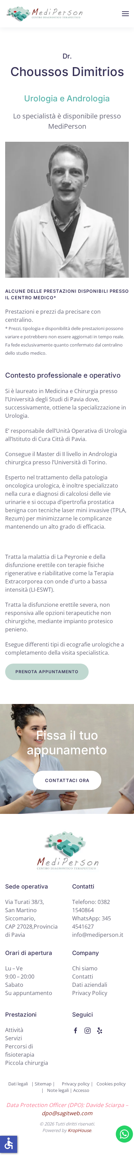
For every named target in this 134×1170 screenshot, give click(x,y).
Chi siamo (85, 968)
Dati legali (18, 1084)
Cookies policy (111, 1084)
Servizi (13, 1038)
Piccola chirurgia (26, 1063)
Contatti (82, 976)
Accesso (81, 1090)
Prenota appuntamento (46, 671)
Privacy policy (76, 1084)
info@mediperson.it (97, 935)
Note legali (58, 1090)
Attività (14, 1030)
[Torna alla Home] (44, 13)
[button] (125, 13)
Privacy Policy (89, 993)
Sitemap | (44, 1084)
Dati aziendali (89, 985)
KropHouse (79, 1130)
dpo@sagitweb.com (67, 1113)
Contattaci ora (67, 780)
